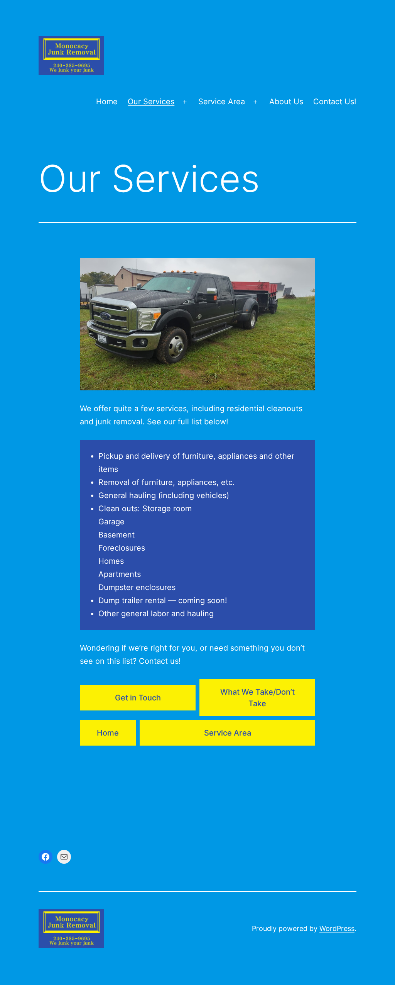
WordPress (336, 928)
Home (107, 101)
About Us (286, 101)
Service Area (221, 101)
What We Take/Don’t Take (257, 697)
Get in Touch (138, 697)
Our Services (151, 101)
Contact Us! (334, 101)
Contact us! (160, 661)
